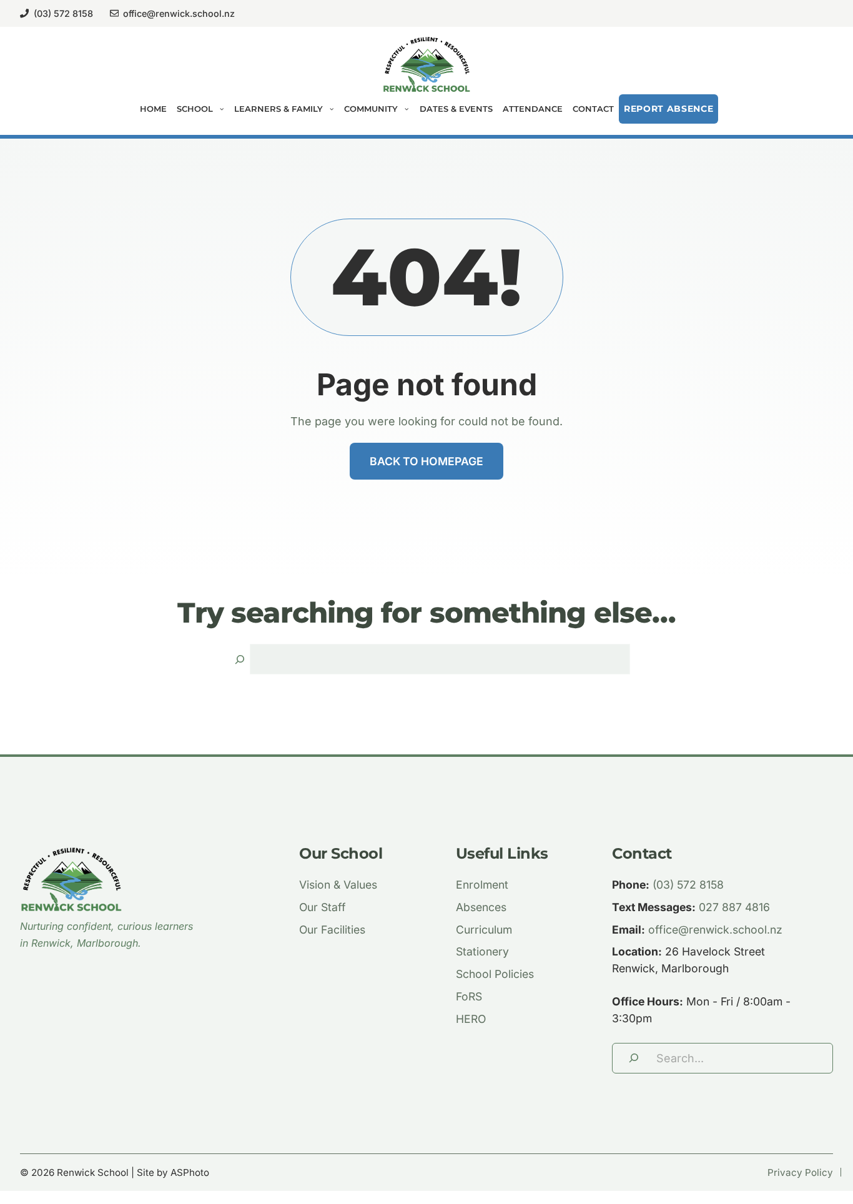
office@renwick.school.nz (179, 13)
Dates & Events (456, 109)
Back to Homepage (426, 461)
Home (153, 109)
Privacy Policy (800, 1172)
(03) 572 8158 (63, 13)
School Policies (495, 973)
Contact (593, 109)
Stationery (482, 951)
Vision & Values (338, 884)
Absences (481, 907)
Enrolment (482, 884)
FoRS (469, 996)
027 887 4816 (734, 907)
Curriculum (484, 929)
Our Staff (322, 907)
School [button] (195, 109)
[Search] (240, 659)
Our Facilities (332, 929)
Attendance (533, 109)
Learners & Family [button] (278, 109)
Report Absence (669, 109)
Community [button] (371, 109)
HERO (471, 1018)
